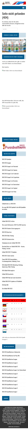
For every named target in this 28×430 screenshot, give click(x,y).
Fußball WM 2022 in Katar (8, 221)
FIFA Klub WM (5, 285)
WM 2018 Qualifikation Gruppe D (10, 374)
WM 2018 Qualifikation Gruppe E (9, 377)
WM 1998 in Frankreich (12, 420)
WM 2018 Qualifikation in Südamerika (11, 352)
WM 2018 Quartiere (7, 232)
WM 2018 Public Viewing (8, 236)
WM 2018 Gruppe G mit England (9, 188)
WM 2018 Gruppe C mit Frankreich (10, 174)
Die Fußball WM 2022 (7, 288)
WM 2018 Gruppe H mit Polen (9, 192)
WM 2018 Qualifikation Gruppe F (9, 381)
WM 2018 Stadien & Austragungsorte (11, 228)
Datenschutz (17, 426)
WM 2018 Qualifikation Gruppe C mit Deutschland (14, 370)
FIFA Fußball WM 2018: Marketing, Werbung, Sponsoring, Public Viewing (12, 266)
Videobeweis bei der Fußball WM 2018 (11, 243)
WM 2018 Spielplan (6, 159)
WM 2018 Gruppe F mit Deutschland (10, 184)
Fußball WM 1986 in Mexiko (7, 419)
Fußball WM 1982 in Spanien (19, 417)
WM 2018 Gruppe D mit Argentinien (10, 177)
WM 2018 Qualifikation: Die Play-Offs (11, 356)
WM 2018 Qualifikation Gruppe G (10, 384)
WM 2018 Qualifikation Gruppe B (10, 366)
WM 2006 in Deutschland (14, 422)
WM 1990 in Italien (18, 419)
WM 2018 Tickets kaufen (8, 256)
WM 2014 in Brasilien (16, 423)
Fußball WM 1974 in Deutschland (14, 416)
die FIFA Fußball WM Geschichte (16, 407)
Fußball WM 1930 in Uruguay (9, 409)
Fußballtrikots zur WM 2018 (8, 204)
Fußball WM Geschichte (7, 274)
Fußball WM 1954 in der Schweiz (17, 412)
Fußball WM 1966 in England (11, 415)
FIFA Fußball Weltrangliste (8, 270)
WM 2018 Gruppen (6, 163)
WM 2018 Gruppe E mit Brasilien (10, 181)
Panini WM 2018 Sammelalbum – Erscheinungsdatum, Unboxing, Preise (11, 260)
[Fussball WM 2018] (14, 3)
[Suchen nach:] (10, 29)
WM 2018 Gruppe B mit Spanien (9, 170)
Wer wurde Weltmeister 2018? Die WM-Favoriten (14, 225)
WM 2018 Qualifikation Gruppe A (10, 363)
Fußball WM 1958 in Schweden (9, 413)
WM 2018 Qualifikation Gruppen (9, 359)
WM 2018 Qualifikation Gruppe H (10, 388)
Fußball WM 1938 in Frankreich (12, 410)
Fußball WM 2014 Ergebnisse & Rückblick (12, 281)
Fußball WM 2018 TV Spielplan (9, 252)
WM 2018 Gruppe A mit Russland (10, 166)
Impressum (11, 426)
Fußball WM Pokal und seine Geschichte (11, 278)
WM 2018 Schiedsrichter (8, 239)
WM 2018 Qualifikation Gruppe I (9, 392)
